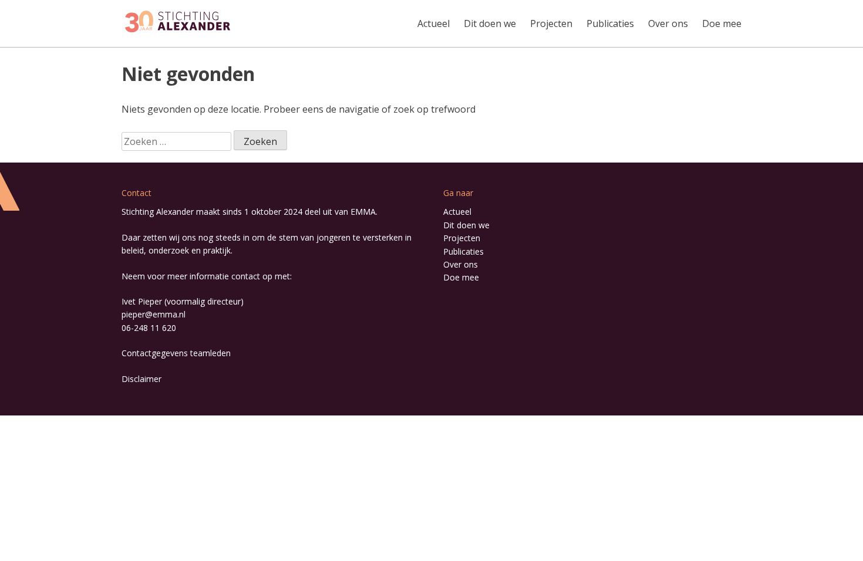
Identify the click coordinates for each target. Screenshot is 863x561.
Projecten (551, 23)
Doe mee (721, 23)
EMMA (363, 211)
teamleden (210, 353)
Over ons (668, 23)
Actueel (433, 23)
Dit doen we (490, 23)
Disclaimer (141, 378)
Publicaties (610, 23)
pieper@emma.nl (154, 314)
